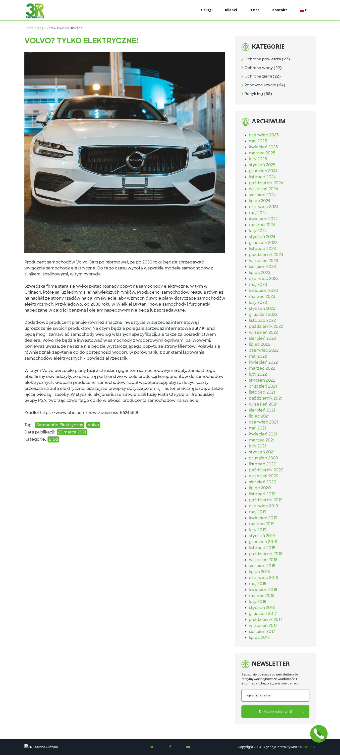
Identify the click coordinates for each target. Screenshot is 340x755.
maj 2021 (257, 428)
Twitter (151, 747)
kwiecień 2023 (263, 290)
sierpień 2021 (262, 410)
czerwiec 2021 (263, 422)
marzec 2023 (262, 296)
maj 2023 (258, 284)
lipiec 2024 (259, 200)
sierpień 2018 (262, 565)
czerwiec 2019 (263, 505)
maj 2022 (258, 356)
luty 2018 (257, 601)
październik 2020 (266, 470)
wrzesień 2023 (263, 260)
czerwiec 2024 (264, 206)
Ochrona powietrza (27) (267, 59)
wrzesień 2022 (263, 332)
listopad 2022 (262, 320)
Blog (40, 28)
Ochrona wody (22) (263, 67)
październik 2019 (266, 500)
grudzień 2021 (263, 386)
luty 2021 (257, 446)
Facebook (170, 747)
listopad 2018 (262, 547)
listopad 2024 (262, 176)
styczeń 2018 (262, 607)
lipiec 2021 (259, 416)
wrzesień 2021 (263, 404)
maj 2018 (257, 583)
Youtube (188, 747)
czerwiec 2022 (264, 350)
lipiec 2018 (259, 571)
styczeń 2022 (262, 380)
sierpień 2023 (262, 266)
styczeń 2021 (262, 452)
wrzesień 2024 (263, 188)
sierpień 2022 (262, 338)
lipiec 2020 (260, 488)
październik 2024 (266, 182)
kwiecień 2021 (263, 434)
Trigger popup (319, 734)
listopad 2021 (262, 392)
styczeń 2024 (262, 236)
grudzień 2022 (263, 314)
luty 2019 (257, 529)
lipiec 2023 (259, 272)
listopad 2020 (262, 464)
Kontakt (279, 9)
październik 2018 (266, 553)
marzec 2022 (262, 368)
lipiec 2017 (259, 637)
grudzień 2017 (263, 613)
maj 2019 (257, 511)
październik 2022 (266, 326)
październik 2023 (266, 254)
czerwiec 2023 (264, 278)
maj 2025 (258, 141)
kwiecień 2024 (263, 218)
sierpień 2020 (262, 482)
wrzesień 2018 (263, 559)
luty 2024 (258, 230)
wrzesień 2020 (264, 476)
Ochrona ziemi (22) (262, 76)
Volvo (93, 424)
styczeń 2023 (262, 308)
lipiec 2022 (259, 344)
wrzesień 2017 (263, 625)
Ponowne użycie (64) (264, 85)
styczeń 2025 (262, 165)
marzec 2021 (261, 440)
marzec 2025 (262, 153)
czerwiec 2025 (264, 135)
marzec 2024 (262, 224)
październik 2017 (265, 619)
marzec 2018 (262, 595)
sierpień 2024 (262, 194)
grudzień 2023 (263, 242)
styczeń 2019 (262, 535)
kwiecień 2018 (263, 589)
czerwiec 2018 (263, 577)
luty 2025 (258, 159)
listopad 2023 (262, 248)
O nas (254, 9)
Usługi (207, 9)
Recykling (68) (258, 93)
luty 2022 (258, 374)
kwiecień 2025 (263, 147)
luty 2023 (258, 302)
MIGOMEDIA (307, 747)
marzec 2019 (262, 523)
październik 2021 (265, 398)
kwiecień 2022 (263, 362)
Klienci (231, 9)
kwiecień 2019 (263, 517)
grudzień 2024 (263, 170)
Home (28, 28)
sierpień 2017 (262, 631)
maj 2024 (258, 212)
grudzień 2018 (263, 541)
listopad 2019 (262, 494)
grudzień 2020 (263, 458)
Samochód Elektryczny (59, 424)
